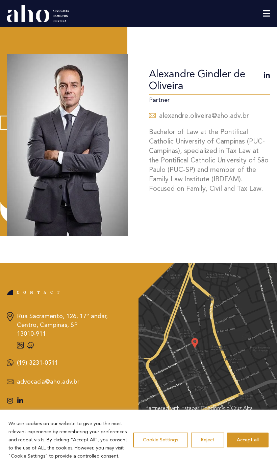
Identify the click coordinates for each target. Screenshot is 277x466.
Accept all (248, 440)
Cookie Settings (160, 440)
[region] (138, 438)
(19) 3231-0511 (37, 363)
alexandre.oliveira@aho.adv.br (204, 116)
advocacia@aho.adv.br (48, 382)
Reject (208, 440)
